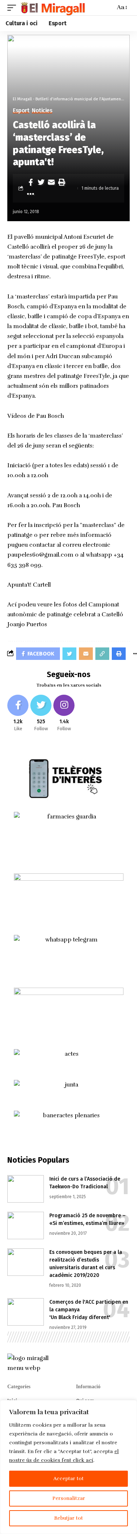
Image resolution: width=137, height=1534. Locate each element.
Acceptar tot (68, 1478)
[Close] (129, 1406)
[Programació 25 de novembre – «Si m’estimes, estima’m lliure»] (25, 1225)
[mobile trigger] (13, 7)
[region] (68, 1467)
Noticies (42, 111)
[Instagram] (64, 713)
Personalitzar (68, 1498)
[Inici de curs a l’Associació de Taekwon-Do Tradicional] (25, 1189)
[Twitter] (41, 713)
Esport (21, 111)
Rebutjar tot (68, 1518)
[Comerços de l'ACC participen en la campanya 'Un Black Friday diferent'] (25, 1312)
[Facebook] (17, 713)
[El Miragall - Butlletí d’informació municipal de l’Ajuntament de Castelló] (52, 7)
